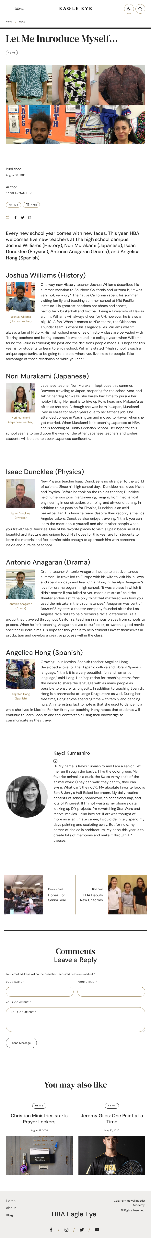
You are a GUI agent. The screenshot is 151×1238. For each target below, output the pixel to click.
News (22, 21)
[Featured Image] (39, 1155)
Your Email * (87, 981)
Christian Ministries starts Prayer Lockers (39, 1119)
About (11, 1208)
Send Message (21, 1043)
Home (9, 21)
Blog (9, 1215)
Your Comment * (18, 1002)
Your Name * (15, 981)
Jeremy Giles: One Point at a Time (112, 1119)
